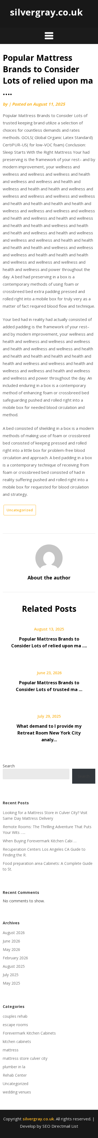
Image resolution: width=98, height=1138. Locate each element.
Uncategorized (20, 509)
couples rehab (15, 1016)
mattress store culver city (25, 1058)
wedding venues (17, 1092)
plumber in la (14, 1066)
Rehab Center (15, 1075)
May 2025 (11, 983)
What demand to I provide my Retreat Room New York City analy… (49, 733)
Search (9, 765)
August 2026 (14, 932)
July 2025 (11, 974)
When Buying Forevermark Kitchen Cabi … (39, 840)
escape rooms (15, 1024)
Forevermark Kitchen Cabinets (29, 1033)
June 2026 (11, 941)
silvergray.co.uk (46, 12)
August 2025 (14, 966)
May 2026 (11, 949)
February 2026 (15, 957)
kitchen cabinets (17, 1041)
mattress (11, 1049)
